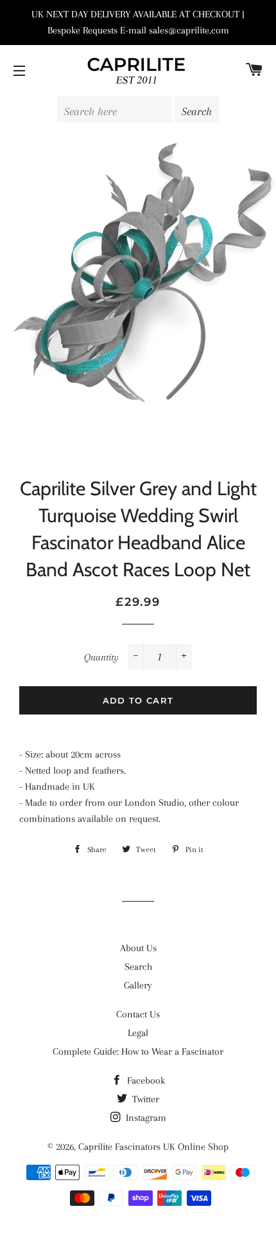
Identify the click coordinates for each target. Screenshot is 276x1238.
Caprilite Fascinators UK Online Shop (153, 1146)
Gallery (138, 985)
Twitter (144, 1099)
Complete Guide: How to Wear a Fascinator (138, 1051)
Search (138, 966)
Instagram (144, 1118)
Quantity (101, 657)
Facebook (145, 1080)
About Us (138, 948)
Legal (138, 1033)
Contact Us (138, 1014)
